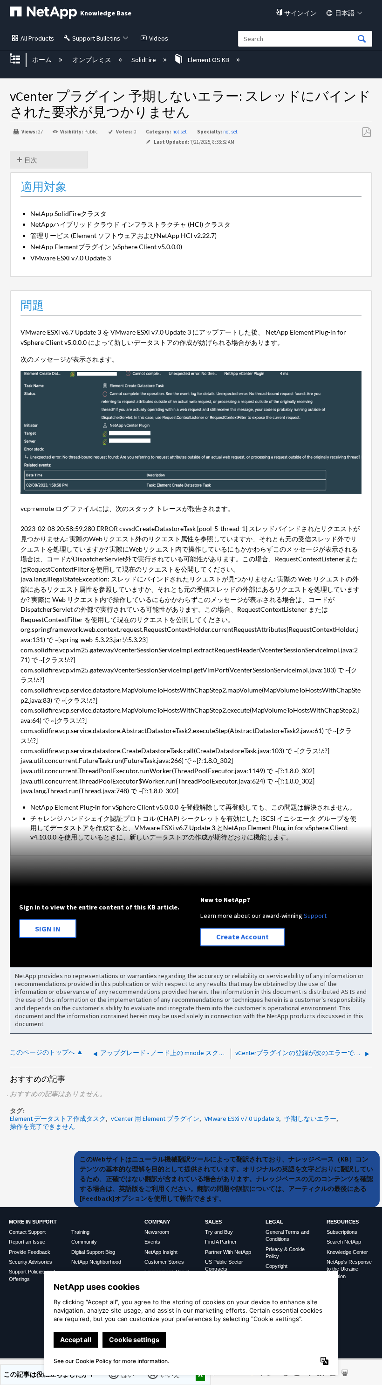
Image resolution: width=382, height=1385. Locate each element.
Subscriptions (342, 1232)
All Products (37, 38)
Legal (274, 1221)
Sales (213, 1221)
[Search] (362, 39)
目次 (30, 160)
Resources (343, 1221)
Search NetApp (344, 1242)
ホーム (42, 60)
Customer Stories (164, 1262)
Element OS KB (208, 60)
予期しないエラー (310, 1118)
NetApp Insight (160, 1252)
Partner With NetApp (228, 1252)
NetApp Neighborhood (96, 1262)
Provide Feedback (29, 1252)
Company (157, 1221)
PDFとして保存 (366, 132)
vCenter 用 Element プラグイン (155, 1118)
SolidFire (144, 60)
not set (179, 131)
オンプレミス (92, 60)
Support (315, 915)
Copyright (276, 1266)
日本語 (345, 13)
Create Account (242, 936)
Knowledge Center (347, 1252)
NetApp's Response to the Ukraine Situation (349, 1269)
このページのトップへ (42, 1052)
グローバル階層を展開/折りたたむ (21, 59)
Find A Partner (221, 1242)
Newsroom (156, 1232)
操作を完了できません (42, 1126)
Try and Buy (219, 1232)
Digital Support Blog (93, 1252)
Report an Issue (27, 1242)
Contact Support (27, 1232)
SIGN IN (48, 928)
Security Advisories (30, 1262)
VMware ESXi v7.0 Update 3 (242, 1118)
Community (84, 1242)
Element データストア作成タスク (58, 1118)
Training (80, 1232)
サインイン (300, 13)
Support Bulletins (96, 38)
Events (152, 1242)
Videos (158, 38)
